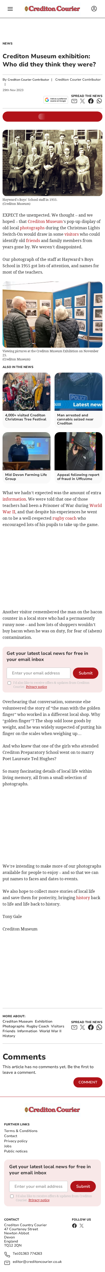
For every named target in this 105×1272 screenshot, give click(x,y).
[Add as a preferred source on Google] (56, 100)
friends (33, 240)
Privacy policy (15, 1141)
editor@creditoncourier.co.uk (37, 1262)
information (14, 499)
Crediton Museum (45, 221)
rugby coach (64, 518)
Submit (86, 673)
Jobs (7, 1146)
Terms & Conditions (20, 1130)
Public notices (16, 1151)
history (83, 897)
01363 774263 (30, 1254)
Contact (10, 1136)
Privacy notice (36, 687)
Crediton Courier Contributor (28, 80)
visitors (71, 234)
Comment (87, 1082)
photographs (32, 227)
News (7, 43)
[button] (10, 9)
